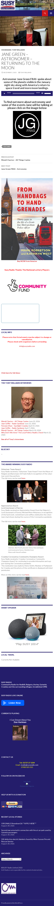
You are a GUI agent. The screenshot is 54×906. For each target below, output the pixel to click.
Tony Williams (18, 50)
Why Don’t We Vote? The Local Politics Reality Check (22, 432)
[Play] (4, 93)
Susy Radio (27, 781)
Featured (7, 146)
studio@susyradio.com (29, 765)
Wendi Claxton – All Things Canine (15, 158)
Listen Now (15, 702)
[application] (27, 93)
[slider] (47, 93)
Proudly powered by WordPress (12, 903)
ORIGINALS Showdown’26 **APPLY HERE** (18, 823)
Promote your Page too (27, 786)
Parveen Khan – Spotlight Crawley (14, 426)
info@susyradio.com (27, 346)
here (23, 478)
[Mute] (42, 93)
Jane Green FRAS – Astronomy (13, 167)
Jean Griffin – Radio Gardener (12, 423)
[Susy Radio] (27, 784)
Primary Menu (51, 13)
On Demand (6, 50)
